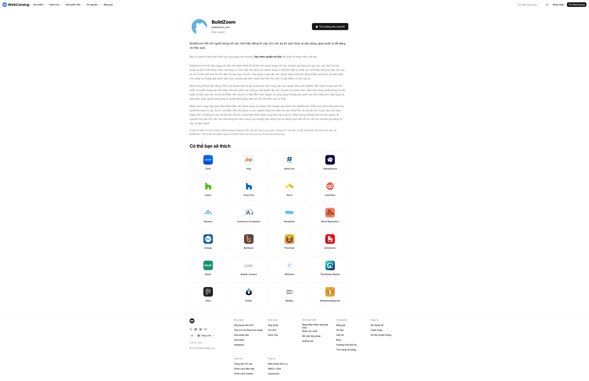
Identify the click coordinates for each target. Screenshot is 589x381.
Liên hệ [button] (340, 335)
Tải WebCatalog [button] (576, 4)
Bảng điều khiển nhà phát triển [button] (315, 326)
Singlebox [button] (239, 344)
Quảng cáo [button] (307, 341)
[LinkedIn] (195, 329)
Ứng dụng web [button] (241, 335)
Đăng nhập (558, 4)
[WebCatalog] (192, 320)
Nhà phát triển (73, 4)
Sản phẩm (38, 4)
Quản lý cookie (196, 342)
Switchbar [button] (239, 339)
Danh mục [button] (273, 335)
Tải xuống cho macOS (332, 26)
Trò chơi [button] (272, 330)
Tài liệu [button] (340, 330)
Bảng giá (108, 4)
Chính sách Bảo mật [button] (244, 368)
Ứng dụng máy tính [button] (243, 325)
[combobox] (206, 335)
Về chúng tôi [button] (376, 325)
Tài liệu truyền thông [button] (380, 335)
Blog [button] (338, 339)
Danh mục (54, 4)
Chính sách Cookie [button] (243, 373)
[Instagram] (205, 329)
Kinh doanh (218, 32)
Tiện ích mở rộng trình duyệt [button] (248, 330)
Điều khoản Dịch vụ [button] (278, 363)
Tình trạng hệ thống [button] (346, 349)
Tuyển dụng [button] (376, 330)
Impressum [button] (273, 373)
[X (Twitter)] (191, 329)
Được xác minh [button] (309, 331)
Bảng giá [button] (340, 325)
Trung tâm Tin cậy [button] (243, 363)
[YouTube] (200, 329)
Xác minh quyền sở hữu (268, 56)
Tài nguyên (92, 4)
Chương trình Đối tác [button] (346, 344)
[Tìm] (547, 4)
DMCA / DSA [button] (274, 368)
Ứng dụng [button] (273, 325)
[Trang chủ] (15, 4)
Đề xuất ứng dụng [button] (311, 336)
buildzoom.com (221, 27)
